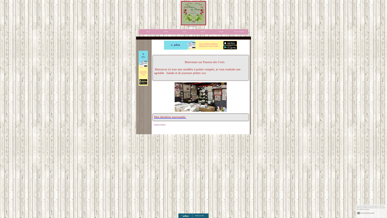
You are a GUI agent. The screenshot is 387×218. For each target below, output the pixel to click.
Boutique (166, 31)
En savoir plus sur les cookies (367, 213)
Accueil (148, 31)
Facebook (202, 31)
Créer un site (199, 216)
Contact (184, 31)
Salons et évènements (239, 31)
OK (358, 213)
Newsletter (221, 31)
